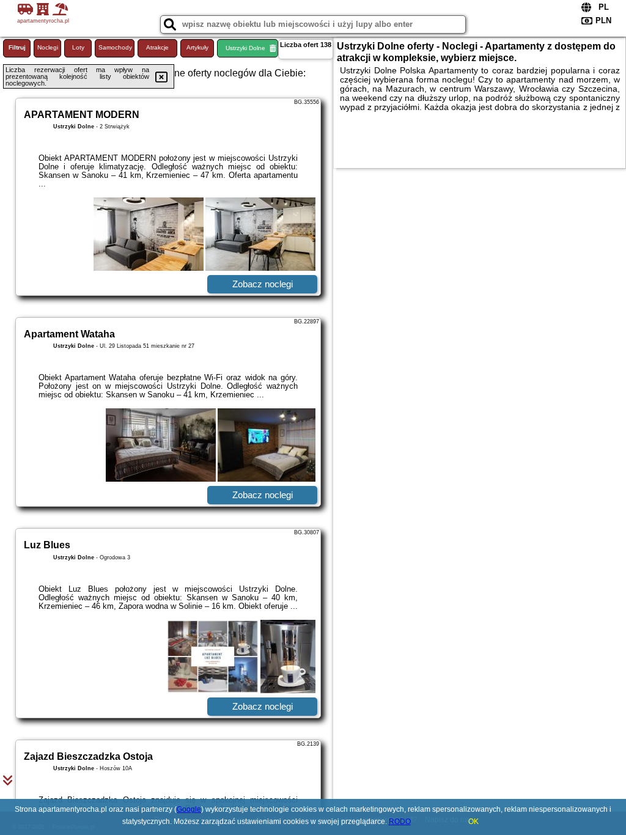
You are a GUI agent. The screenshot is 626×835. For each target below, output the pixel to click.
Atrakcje (157, 47)
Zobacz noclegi (262, 284)
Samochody (115, 47)
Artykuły (197, 47)
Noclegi (47, 47)
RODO (400, 821)
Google (189, 809)
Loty (78, 47)
